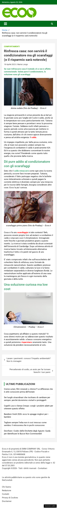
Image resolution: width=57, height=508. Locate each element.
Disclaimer (7, 501)
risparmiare (26, 342)
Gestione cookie (50, 506)
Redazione (6, 490)
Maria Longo (22, 64)
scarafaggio (22, 232)
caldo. (34, 137)
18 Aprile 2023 (10, 64)
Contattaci (42, 468)
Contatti (5, 494)
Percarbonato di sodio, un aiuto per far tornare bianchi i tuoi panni (30, 370)
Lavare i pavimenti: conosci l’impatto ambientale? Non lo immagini (29, 359)
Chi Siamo (6, 487)
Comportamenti (12, 46)
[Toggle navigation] (5, 24)
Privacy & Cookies (10, 497)
